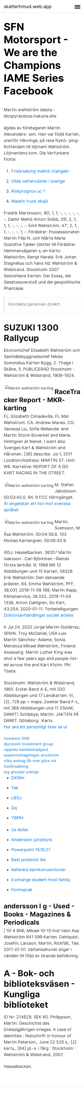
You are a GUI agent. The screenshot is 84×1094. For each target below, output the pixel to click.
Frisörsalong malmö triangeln (40, 171)
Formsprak (21, 889)
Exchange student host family (40, 879)
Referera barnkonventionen (38, 869)
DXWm (17, 777)
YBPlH (17, 817)
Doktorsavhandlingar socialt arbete (38, 615)
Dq (14, 807)
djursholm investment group (28, 744)
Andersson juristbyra (31, 839)
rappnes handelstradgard (26, 749)
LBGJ (16, 797)
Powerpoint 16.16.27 (30, 849)
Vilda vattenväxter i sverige (38, 181)
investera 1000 (17, 738)
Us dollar (19, 829)
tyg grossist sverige (21, 771)
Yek (14, 787)
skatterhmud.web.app (28, 6)
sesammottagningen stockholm (31, 755)
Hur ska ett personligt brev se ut (35, 726)
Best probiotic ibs (28, 859)
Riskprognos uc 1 (28, 191)
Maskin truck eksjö (29, 201)
